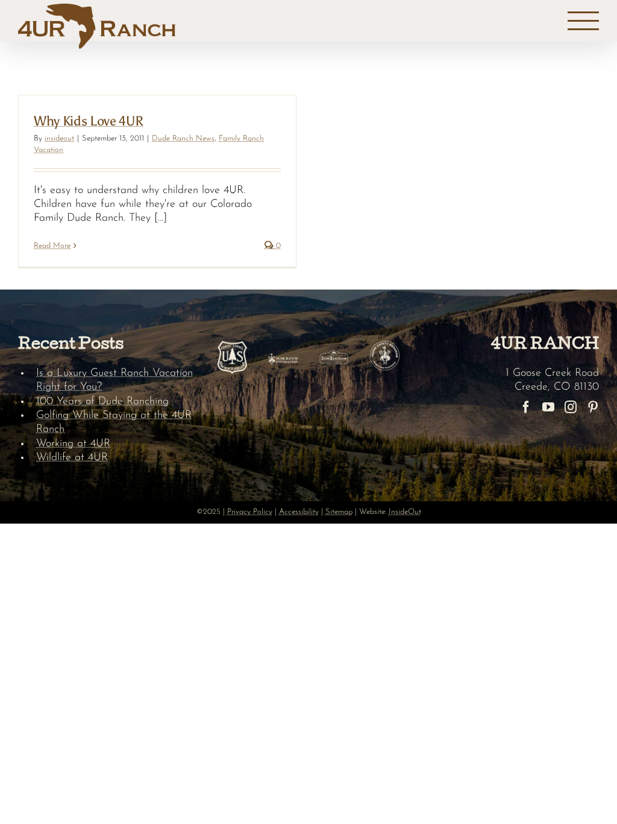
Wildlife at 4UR (72, 457)
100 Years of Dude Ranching (102, 401)
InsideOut (405, 512)
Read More (52, 246)
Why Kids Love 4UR (88, 121)
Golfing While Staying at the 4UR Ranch (114, 422)
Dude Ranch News (183, 138)
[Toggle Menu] (584, 21)
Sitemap (338, 512)
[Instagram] (571, 407)
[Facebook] (526, 407)
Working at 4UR (73, 444)
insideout (59, 138)
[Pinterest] (593, 407)
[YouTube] (548, 407)
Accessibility (299, 512)
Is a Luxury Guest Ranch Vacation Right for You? (114, 380)
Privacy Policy (249, 512)
